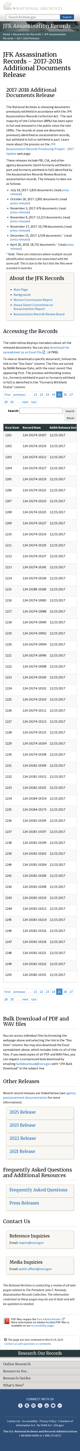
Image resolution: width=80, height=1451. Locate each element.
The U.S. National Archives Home (32, 7)
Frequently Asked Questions (38, 1189)
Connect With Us (40, 1399)
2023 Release (22, 1125)
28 (6, 402)
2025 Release (22, 1112)
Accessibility (30, 1421)
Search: (13, 411)
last (34, 402)
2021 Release (22, 1151)
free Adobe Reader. (49, 1319)
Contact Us (13, 1421)
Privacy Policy (48, 1421)
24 (53, 394)
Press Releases (24, 1203)
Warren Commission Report (33, 300)
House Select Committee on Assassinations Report (33, 307)
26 (65, 394)
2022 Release (22, 1138)
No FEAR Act (44, 1425)
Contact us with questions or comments (27, 1344)
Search (67, 17)
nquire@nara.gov (31, 1243)
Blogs (53, 1405)
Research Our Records (27, 34)
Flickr (59, 1405)
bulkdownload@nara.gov (33, 1064)
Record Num (32, 427)
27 (71, 394)
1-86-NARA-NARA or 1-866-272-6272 (40, 1435)
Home (6, 34)
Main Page (21, 289)
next (25, 402)
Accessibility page (42, 1325)
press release (19, 203)
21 (35, 394)
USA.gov (59, 1425)
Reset (70, 418)
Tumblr (40, 1405)
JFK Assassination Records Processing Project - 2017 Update (40, 149)
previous (19, 394)
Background (22, 295)
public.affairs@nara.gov (35, 1269)
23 (47, 394)
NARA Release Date (64, 427)
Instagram (33, 1405)
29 (12, 402)
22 (41, 394)
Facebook (20, 1405)
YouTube (46, 1405)
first (8, 394)
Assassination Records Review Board (39, 314)
